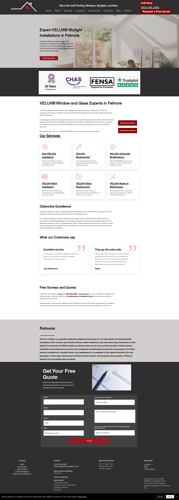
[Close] (176, 496)
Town (45, 428)
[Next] (47, 276)
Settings (160, 497)
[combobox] (64, 433)
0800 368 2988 (71, 294)
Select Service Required (102, 397)
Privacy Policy (81, 497)
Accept (170, 497)
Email (45, 418)
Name (46, 397)
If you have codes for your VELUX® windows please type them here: (112, 427)
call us (60, 294)
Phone (46, 408)
